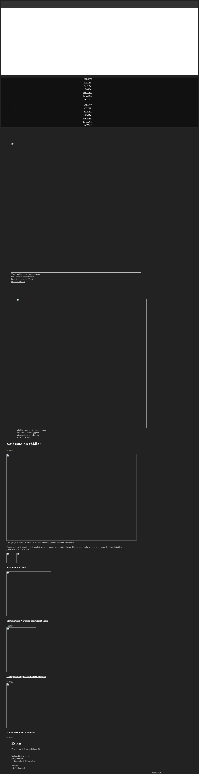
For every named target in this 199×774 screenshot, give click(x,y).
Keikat (87, 82)
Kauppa (88, 86)
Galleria (87, 96)
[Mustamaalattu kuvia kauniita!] (11, 562)
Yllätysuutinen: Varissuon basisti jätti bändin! (27, 621)
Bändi (87, 89)
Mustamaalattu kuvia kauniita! (20, 732)
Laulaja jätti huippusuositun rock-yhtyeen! (26, 676)
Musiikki (87, 92)
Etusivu (88, 79)
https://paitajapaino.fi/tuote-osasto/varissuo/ (22, 280)
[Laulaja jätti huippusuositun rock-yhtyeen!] (20, 562)
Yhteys (88, 99)
